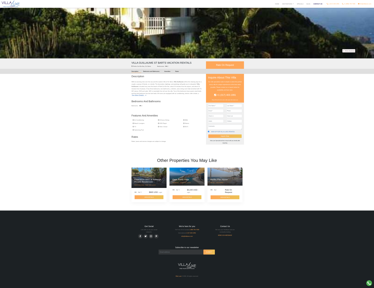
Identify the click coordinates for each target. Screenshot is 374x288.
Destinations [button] (287, 4)
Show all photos (350, 51)
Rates (177, 71)
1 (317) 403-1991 (333, 4)
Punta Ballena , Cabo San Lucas (145, 185)
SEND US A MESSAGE (225, 235)
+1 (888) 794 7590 (349, 4)
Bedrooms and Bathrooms (151, 71)
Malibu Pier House (219, 179)
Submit (209, 252)
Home (277, 4)
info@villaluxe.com (365, 4)
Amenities (167, 71)
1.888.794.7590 (194, 229)
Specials (300, 4)
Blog (308, 4)
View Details (149, 197)
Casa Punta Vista (180, 179)
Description (134, 71)
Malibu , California (216, 182)
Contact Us (317, 4)
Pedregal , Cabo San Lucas (181, 182)
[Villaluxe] (11, 4)
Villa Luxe (178, 276)
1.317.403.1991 (191, 233)
